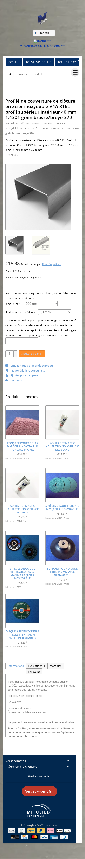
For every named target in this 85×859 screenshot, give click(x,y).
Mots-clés (55, 666)
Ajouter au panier (31, 354)
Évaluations (36, 666)
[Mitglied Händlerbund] (39, 810)
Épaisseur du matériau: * (20, 312)
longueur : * (12, 304)
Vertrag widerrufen (39, 791)
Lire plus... (11, 155)
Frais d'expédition (51, 264)
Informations (16, 666)
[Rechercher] (10, 74)
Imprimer (16, 380)
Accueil (13, 62)
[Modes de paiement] (12, 830)
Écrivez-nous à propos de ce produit (32, 365)
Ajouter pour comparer (24, 375)
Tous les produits (38, 62)
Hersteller (34, 671)
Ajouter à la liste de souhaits (27, 370)
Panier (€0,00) (32, 46)
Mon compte (55, 46)
